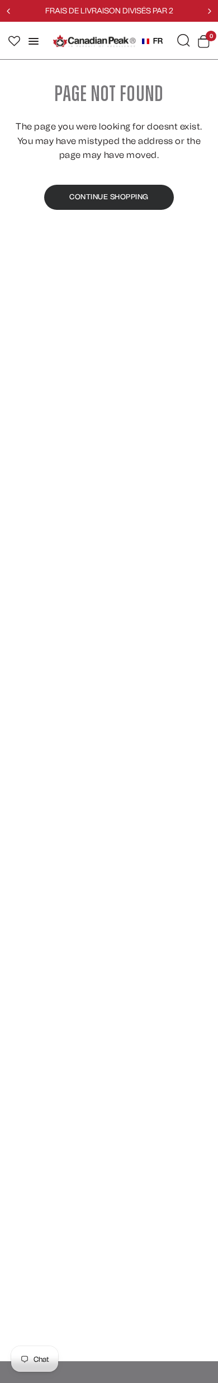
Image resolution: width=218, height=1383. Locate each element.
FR (158, 41)
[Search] (183, 40)
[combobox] (152, 41)
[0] (202, 41)
